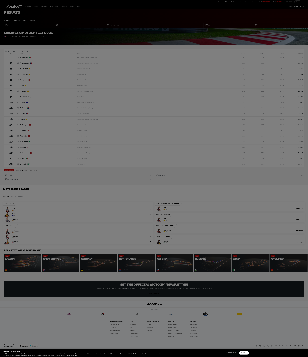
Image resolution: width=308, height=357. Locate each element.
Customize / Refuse (231, 352)
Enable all (244, 352)
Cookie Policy (74, 355)
